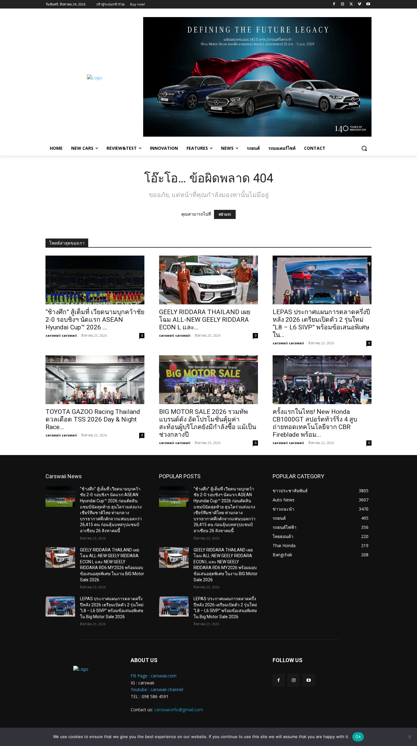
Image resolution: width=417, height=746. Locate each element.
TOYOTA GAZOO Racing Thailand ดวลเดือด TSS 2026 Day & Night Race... (92, 419)
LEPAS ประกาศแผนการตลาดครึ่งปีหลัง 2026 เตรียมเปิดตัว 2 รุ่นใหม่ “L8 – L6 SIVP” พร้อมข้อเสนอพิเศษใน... (321, 323)
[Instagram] (342, 4)
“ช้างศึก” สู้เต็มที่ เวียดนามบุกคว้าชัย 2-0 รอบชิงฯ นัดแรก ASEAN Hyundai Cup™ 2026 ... (94, 319)
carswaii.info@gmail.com (178, 709)
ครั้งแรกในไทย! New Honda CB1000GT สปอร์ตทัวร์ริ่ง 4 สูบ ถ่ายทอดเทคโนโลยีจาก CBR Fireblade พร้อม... (315, 423)
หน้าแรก (225, 214)
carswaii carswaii (61, 335)
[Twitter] (351, 4)
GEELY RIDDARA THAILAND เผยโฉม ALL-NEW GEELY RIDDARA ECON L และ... (204, 319)
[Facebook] (334, 4)
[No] (409, 737)
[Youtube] (368, 4)
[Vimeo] (359, 4)
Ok (358, 736)
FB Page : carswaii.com (153, 676)
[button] (364, 148)
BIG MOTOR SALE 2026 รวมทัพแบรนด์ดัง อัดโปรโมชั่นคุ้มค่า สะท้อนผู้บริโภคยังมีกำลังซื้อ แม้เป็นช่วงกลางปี (207, 423)
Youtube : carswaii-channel (157, 689)
